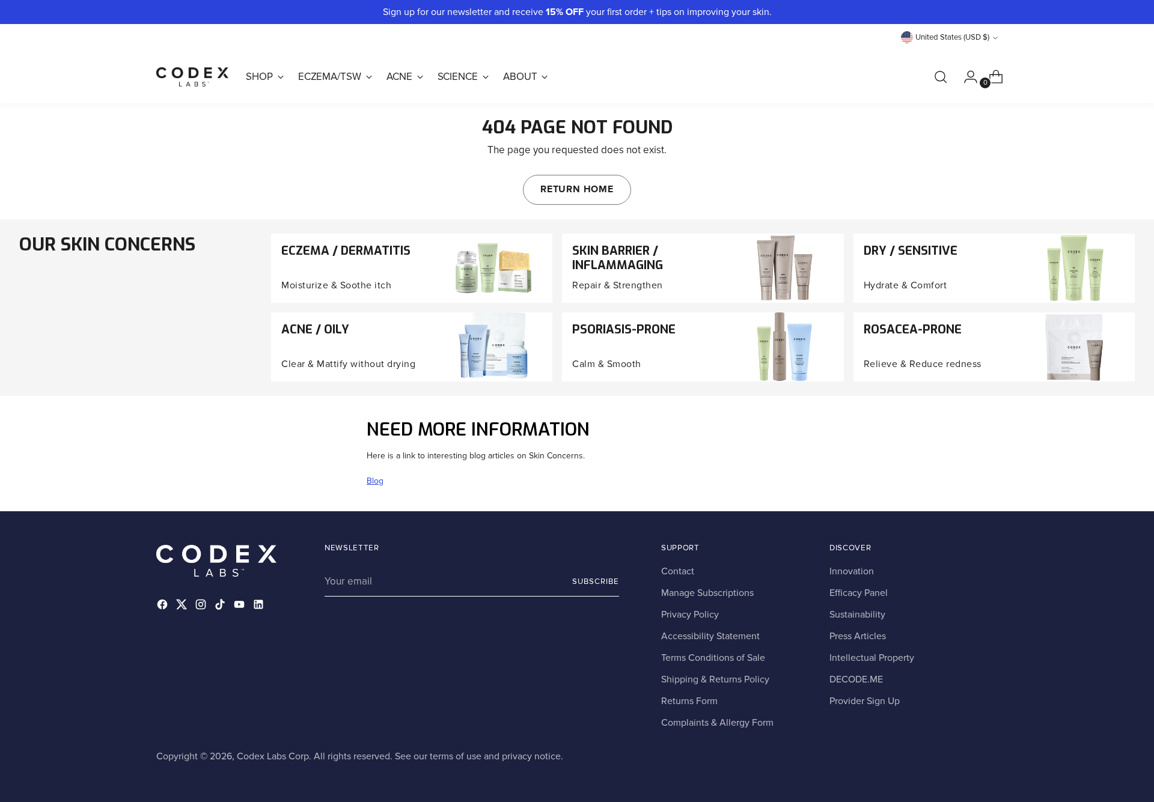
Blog (375, 481)
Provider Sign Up (864, 701)
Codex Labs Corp (273, 756)
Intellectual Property (871, 658)
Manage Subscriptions (707, 593)
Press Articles (857, 636)
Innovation (851, 571)
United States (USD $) (952, 37)
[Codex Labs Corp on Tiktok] (221, 606)
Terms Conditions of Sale (713, 658)
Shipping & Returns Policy (715, 679)
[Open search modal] (941, 77)
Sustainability (857, 615)
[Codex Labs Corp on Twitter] (183, 606)
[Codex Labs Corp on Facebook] (163, 606)
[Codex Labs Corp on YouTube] (240, 606)
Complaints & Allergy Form (717, 723)
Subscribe (595, 581)
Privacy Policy (690, 615)
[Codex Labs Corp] (192, 77)
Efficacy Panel (858, 593)
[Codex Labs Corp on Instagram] (202, 606)
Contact (677, 571)
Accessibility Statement (710, 636)
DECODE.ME (856, 679)
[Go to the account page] (966, 77)
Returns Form (689, 701)
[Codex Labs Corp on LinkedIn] (259, 606)
